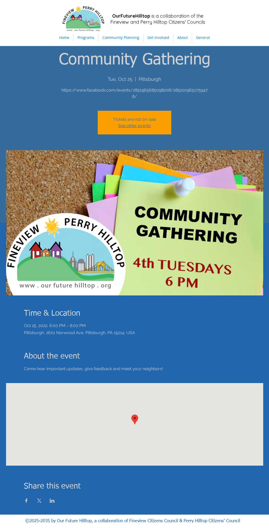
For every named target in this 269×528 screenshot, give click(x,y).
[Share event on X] (39, 501)
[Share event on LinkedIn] (52, 501)
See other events (134, 125)
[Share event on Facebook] (26, 501)
